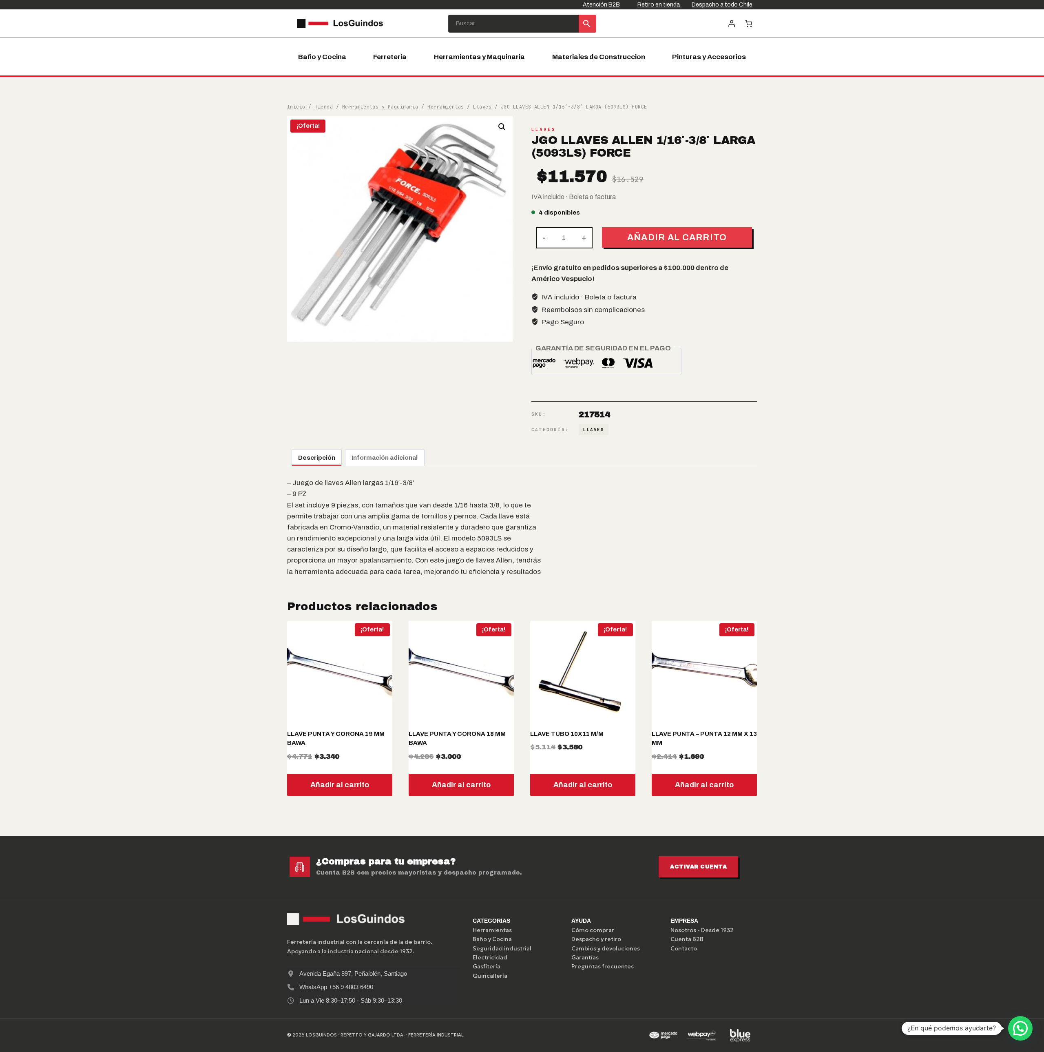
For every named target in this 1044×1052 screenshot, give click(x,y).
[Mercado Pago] (663, 1035)
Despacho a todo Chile (722, 4)
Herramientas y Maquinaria (479, 57)
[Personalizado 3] (740, 1035)
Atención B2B (601, 4)
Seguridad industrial (502, 948)
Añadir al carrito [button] (339, 785)
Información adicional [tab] (385, 457)
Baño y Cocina (322, 57)
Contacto (683, 948)
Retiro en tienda (658, 4)
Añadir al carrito (677, 237)
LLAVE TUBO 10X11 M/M (567, 734)
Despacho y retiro (596, 939)
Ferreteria (390, 57)
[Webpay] (702, 1035)
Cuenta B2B (686, 939)
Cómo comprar (592, 930)
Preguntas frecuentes (602, 966)
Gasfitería (486, 966)
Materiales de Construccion (598, 57)
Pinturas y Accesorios (709, 57)
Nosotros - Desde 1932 (702, 930)
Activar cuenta (698, 867)
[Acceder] (731, 23)
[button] (502, 127)
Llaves (543, 129)
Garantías (585, 957)
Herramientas (492, 930)
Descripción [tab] (316, 457)
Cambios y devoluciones (605, 948)
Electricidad (490, 957)
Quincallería (490, 975)
